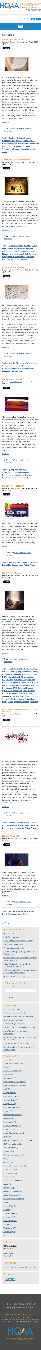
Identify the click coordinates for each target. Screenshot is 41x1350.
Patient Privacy (30, 565)
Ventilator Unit (9, 1228)
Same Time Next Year (12, 40)
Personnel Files (8, 141)
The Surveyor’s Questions (13, 944)
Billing (18, 363)
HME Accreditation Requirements (15, 143)
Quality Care (7, 691)
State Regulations (11, 1221)
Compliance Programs (13, 267)
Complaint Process (9, 369)
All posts (5, 923)
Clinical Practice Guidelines (14, 1082)
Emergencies (7, 702)
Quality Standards (29, 674)
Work (4, 257)
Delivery (11, 478)
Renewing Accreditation (25, 141)
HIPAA (11, 562)
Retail (25, 254)
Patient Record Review (13, 486)
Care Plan (8, 1074)
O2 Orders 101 (9, 933)
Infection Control (10, 1148)
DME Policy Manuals (12, 573)
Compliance (7, 251)
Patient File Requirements (12, 565)
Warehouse (33, 254)
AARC (7, 1060)
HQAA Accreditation (30, 363)
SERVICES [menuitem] (19, 1304)
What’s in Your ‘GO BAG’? (13, 1020)
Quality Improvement (23, 671)
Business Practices (26, 369)
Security (27, 138)
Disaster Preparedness (16, 257)
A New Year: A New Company (16, 160)
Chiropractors (9, 1078)
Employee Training (16, 138)
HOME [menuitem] (8, 1304)
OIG (20, 371)
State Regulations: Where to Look (15, 1043)
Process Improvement (21, 251)
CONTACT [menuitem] (8, 1308)
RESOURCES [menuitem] (22, 1308)
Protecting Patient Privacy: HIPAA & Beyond (19, 711)
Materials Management (21, 685)
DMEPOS (8, 1118)
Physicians (8, 1177)
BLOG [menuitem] (35, 1308)
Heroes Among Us (11, 836)
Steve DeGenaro (16, 42)
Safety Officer (17, 696)
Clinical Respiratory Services (13, 693)
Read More (5, 122)
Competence (7, 149)
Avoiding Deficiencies (22, 146)
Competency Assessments (13, 948)
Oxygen (29, 693)
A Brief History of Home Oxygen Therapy (18, 941)
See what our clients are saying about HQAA (20, 1267)
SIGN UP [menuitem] (31, 1304)
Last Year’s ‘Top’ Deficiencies (14, 976)
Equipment (23, 259)
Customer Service (9, 699)
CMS (15, 688)
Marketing (15, 259)
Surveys (16, 149)
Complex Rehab (10, 1100)
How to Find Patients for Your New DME (18, 1016)
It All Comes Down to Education (15, 1013)
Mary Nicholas (15, 838)
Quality (11, 470)
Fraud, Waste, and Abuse (14, 1133)
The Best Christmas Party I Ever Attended (19, 1027)
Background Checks (12, 379)
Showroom (17, 254)
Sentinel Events (10, 1213)
